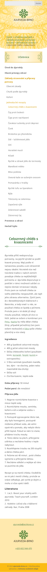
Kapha (14, 321)
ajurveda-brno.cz (20, 566)
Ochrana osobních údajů (28, 569)
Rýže (10, 193)
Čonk (10, 128)
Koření (9, 97)
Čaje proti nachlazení (18, 117)
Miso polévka (14, 172)
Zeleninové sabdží (17, 209)
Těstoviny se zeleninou (19, 199)
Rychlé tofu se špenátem (20, 188)
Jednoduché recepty (26, 42)
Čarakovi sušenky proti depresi (23, 123)
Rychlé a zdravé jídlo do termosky (24, 161)
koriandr (17, 355)
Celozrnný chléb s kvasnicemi (22, 106)
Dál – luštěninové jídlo (19, 139)
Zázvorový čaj (14, 215)
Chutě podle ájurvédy (16, 91)
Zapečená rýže (15, 204)
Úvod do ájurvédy (14, 67)
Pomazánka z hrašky (18, 182)
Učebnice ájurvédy (23, 37)
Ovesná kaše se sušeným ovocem (24, 177)
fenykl (25, 355)
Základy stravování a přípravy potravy (20, 80)
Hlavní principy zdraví (15, 73)
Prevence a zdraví (14, 220)
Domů (9, 37)
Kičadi (11, 155)
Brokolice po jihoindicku (20, 134)
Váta (26, 328)
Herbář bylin (11, 226)
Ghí (9, 144)
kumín (32, 355)
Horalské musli (15, 150)
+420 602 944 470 (23, 548)
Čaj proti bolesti (16, 112)
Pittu (7, 321)
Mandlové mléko (16, 166)
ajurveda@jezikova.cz (23, 524)
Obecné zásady (13, 86)
